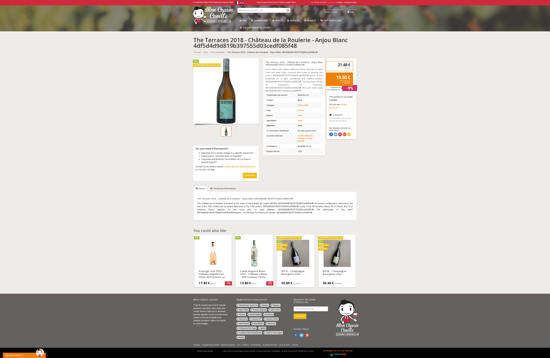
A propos (196, 345)
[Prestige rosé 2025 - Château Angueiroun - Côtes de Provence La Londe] (213, 261)
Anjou (300, 120)
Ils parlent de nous (270, 345)
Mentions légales (228, 345)
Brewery (294, 20)
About (201, 188)
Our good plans (332, 20)
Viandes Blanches (305, 136)
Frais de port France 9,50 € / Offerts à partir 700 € (276, 2)
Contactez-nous (350, 2)
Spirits (278, 20)
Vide (352, 11)
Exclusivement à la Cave (256, 28)
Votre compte (333, 11)
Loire (300, 115)
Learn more (249, 175)
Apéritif (301, 141)
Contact (295, 345)
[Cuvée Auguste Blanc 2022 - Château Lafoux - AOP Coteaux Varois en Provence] (254, 261)
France (301, 110)
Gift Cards (331, 2)
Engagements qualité (210, 345)
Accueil (197, 52)
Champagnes (260, 20)
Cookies (245, 345)
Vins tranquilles (217, 52)
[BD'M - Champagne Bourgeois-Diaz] (337, 261)
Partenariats (256, 345)
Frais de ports (284, 345)
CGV (238, 345)
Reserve (311, 20)
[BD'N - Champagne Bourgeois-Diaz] (295, 261)
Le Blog (339, 2)
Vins (244, 20)
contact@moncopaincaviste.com (240, 166)
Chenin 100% (303, 105)
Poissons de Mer (305, 138)
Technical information (224, 188)
